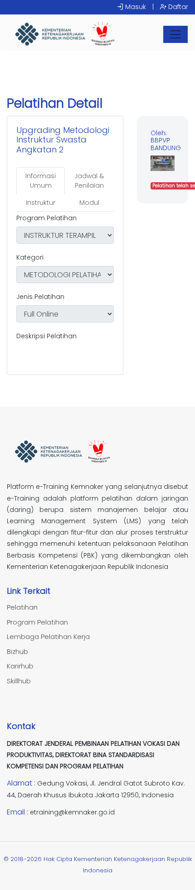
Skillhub (19, 681)
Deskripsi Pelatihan (46, 336)
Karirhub (20, 666)
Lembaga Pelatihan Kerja (48, 636)
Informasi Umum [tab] (40, 180)
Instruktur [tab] (40, 202)
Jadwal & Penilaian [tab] (89, 180)
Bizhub (17, 651)
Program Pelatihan (46, 217)
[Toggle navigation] (175, 34)
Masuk (134, 6)
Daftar (177, 6)
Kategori (30, 257)
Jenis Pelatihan (40, 296)
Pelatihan (22, 607)
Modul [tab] (89, 202)
